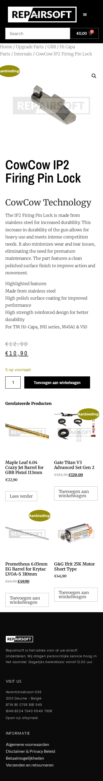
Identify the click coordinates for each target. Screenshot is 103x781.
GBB (52, 46)
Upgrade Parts (30, 46)
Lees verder (21, 496)
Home (6, 46)
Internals (23, 53)
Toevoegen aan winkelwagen (57, 382)
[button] (85, 15)
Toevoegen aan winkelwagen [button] (74, 493)
